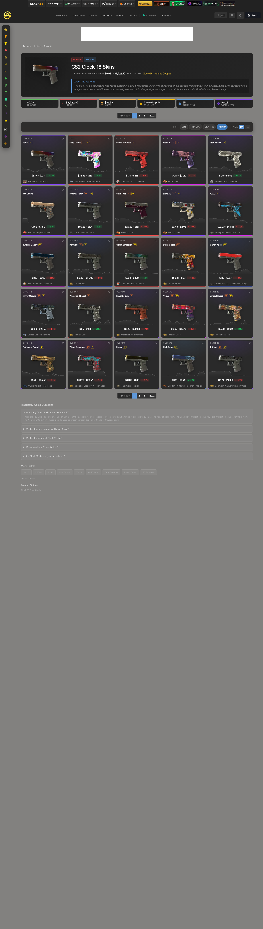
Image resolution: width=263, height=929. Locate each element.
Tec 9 (79, 472)
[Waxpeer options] (108, 3)
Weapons (60, 15)
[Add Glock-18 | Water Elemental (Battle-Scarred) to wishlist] (109, 343)
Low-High (209, 127)
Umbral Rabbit (216, 296)
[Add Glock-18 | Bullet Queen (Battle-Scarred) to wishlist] (203, 241)
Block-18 (167, 193)
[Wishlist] (232, 15)
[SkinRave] (211, 3)
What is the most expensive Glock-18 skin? (47, 429)
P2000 (38, 472)
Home (28, 46)
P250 (50, 472)
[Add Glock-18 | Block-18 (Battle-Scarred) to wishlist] (203, 190)
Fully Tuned (75, 142)
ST (83, 142)
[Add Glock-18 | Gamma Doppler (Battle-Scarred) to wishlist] (156, 241)
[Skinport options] (90, 3)
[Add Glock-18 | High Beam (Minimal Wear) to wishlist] (203, 343)
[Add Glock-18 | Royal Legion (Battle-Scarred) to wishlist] (156, 292)
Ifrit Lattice (28, 193)
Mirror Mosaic (29, 296)
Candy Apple (216, 245)
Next (151, 115)
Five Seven (64, 472)
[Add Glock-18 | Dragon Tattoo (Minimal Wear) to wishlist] (109, 190)
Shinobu (167, 142)
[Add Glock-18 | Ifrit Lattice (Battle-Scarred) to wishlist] (62, 190)
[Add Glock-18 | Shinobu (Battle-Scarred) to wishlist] (203, 138)
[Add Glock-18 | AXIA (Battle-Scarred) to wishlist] (249, 190)
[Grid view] (241, 127)
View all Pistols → (29, 478)
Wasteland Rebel (78, 296)
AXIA (212, 193)
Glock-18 (27, 138)
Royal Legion (122, 296)
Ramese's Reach (31, 347)
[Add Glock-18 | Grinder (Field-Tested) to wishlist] (249, 343)
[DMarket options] (72, 3)
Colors (132, 15)
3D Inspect (151, 15)
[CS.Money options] (54, 3)
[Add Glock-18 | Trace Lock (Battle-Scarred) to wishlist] (249, 138)
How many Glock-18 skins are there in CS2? (47, 412)
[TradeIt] (177, 3)
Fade (25, 142)
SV (30, 142)
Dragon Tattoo (76, 193)
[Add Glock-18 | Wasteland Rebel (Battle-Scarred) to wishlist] (109, 292)
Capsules (106, 15)
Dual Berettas (111, 472)
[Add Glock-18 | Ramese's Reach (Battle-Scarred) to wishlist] (62, 343)
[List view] (247, 127)
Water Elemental (77, 347)
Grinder (213, 347)
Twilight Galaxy (30, 245)
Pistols (37, 46)
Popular (222, 127)
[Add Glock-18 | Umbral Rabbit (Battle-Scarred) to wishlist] (249, 292)
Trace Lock (215, 142)
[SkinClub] (194, 3)
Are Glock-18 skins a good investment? (45, 456)
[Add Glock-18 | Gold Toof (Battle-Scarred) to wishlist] (156, 190)
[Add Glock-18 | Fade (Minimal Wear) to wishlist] (62, 138)
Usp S (26, 472)
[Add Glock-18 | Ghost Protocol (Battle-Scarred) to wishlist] (156, 138)
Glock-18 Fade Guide (31, 490)
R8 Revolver (148, 472)
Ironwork (74, 245)
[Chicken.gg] (227, 3)
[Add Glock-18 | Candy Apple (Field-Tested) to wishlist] (249, 241)
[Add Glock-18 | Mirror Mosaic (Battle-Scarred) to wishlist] (62, 292)
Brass (119, 347)
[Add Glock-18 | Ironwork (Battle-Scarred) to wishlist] (109, 241)
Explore (165, 15)
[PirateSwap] (161, 3)
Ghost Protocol (123, 142)
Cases (93, 15)
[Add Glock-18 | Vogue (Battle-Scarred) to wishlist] (203, 292)
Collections (78, 15)
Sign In (254, 15)
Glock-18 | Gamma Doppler (157, 73)
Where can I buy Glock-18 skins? (42, 447)
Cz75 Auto (93, 472)
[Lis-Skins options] (127, 3)
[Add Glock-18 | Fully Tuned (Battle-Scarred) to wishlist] (109, 138)
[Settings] (240, 15)
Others (119, 15)
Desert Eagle (130, 472)
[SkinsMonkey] (145, 3)
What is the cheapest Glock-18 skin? (44, 438)
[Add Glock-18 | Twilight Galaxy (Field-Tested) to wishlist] (62, 241)
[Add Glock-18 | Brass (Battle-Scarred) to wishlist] (156, 343)
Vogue (166, 296)
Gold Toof (121, 193)
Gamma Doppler (124, 245)
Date (184, 127)
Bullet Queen (169, 245)
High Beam (168, 347)
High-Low (195, 127)
